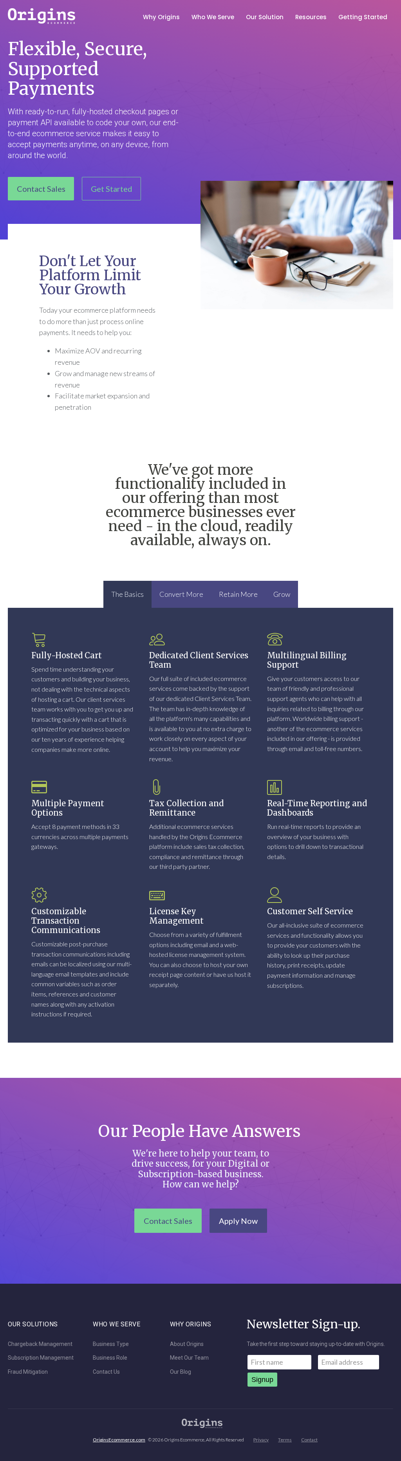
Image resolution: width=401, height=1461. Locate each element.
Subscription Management (41, 1358)
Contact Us (106, 1372)
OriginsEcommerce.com (119, 1440)
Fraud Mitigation (28, 1372)
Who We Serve (212, 17)
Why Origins (161, 17)
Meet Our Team (189, 1358)
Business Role (110, 1358)
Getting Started (362, 17)
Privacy (261, 1440)
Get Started (111, 188)
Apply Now (238, 1220)
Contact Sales (41, 188)
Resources (311, 17)
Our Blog (180, 1372)
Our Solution (265, 17)
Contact (309, 1440)
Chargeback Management (40, 1344)
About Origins (187, 1344)
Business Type (111, 1344)
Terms (285, 1440)
